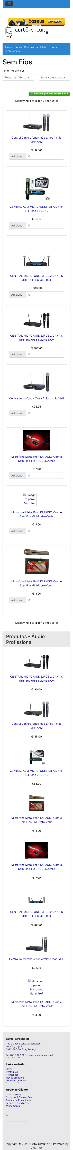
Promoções (12, 1074)
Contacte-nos (13, 1094)
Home (9, 47)
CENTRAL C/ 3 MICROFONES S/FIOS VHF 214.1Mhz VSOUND (36, 772)
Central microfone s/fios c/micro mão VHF (36, 398)
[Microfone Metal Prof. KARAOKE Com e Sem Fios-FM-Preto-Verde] (36, 499)
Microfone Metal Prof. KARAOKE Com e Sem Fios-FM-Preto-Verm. (36, 820)
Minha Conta (13, 1105)
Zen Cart (36, 1148)
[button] (66, 1133)
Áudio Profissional (27, 47)
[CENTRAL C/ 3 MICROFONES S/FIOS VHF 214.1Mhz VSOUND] (36, 187)
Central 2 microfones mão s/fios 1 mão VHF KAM (37, 725)
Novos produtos (15, 1077)
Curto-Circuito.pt (40, 1144)
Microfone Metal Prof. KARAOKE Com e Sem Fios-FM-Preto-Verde (36, 1004)
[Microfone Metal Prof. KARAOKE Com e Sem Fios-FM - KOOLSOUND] (36, 440)
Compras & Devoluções (19, 1097)
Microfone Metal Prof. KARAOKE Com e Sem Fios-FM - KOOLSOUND (36, 867)
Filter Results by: (13, 70)
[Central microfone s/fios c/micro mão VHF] (36, 381)
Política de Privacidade (18, 1100)
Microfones (49, 47)
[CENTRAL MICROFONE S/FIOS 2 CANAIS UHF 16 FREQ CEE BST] (36, 256)
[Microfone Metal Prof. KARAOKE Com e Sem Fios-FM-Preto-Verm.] (36, 561)
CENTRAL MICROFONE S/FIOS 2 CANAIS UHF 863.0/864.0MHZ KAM (36, 678)
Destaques (12, 1071)
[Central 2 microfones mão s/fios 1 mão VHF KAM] (36, 122)
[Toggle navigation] (9, 3)
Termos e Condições (17, 1103)
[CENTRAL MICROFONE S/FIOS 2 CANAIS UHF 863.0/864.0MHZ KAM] (36, 320)
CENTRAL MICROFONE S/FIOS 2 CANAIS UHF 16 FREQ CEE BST (36, 914)
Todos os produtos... (17, 1080)
